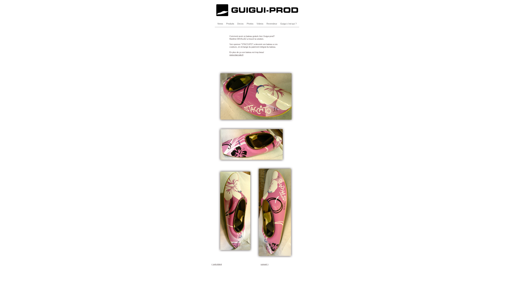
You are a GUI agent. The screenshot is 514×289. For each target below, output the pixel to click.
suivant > (265, 264)
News (221, 24)
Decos (240, 24)
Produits (230, 24)
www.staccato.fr (236, 55)
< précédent (216, 264)
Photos (250, 24)
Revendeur (272, 24)
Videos (260, 24)
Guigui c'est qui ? (288, 24)
